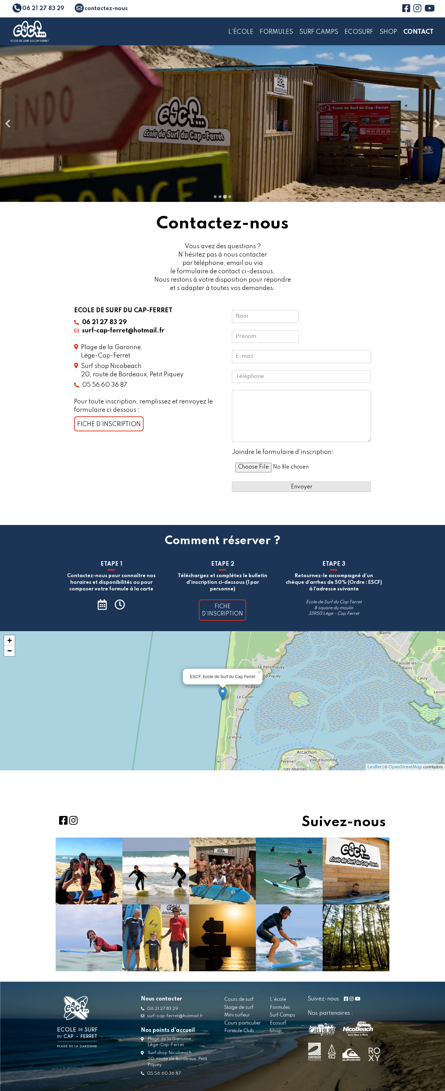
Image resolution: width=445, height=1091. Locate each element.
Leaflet (374, 767)
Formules (276, 32)
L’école (240, 32)
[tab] (215, 196)
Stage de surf (238, 1007)
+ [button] (9, 640)
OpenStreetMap (405, 767)
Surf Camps (318, 32)
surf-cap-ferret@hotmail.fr (174, 1016)
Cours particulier (242, 1023)
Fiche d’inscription (109, 424)
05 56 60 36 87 (104, 385)
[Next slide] (436, 123)
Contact (418, 32)
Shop (388, 32)
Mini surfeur (237, 1015)
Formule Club (239, 1030)
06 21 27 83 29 (162, 1008)
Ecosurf (359, 32)
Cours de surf (238, 999)
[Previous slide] (8, 123)
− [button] (9, 650)
